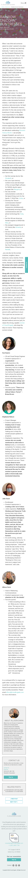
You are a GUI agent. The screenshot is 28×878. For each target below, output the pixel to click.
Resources (7, 7)
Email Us (6, 769)
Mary (6, 223)
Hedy (21, 214)
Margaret (17, 189)
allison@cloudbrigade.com (15, 692)
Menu (23, 3)
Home (3, 7)
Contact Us (6, 767)
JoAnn (20, 198)
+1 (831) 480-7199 (14, 845)
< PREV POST (14, 799)
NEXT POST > (14, 802)
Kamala (7, 249)
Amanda (18, 227)
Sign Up (11, 777)
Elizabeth (8, 178)
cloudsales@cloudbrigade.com (14, 843)
